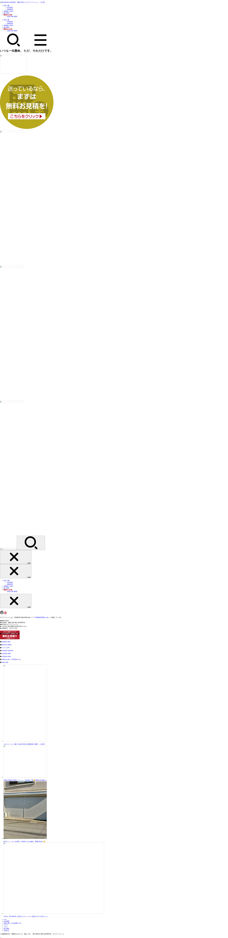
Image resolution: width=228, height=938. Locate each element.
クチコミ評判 (5, 647)
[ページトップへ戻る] (0, 937)
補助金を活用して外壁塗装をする (11, 659)
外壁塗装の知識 (6, 656)
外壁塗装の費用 (6, 653)
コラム (6, 927)
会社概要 (6, 921)
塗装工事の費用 (12, 16)
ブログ (6, 925)
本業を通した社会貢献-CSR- (12, 923)
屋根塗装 (10, 9)
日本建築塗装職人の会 (41, 617)
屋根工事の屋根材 (7, 644)
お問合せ (6, 930)
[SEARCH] (13, 46)
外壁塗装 (10, 7)
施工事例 (6, 13)
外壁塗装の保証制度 (7, 650)
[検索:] (8, 549)
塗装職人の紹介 (9, 11)
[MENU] (40, 46)
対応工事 (6, 5)
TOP (5, 919)
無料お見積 (5, 662)
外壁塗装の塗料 (6, 641)
